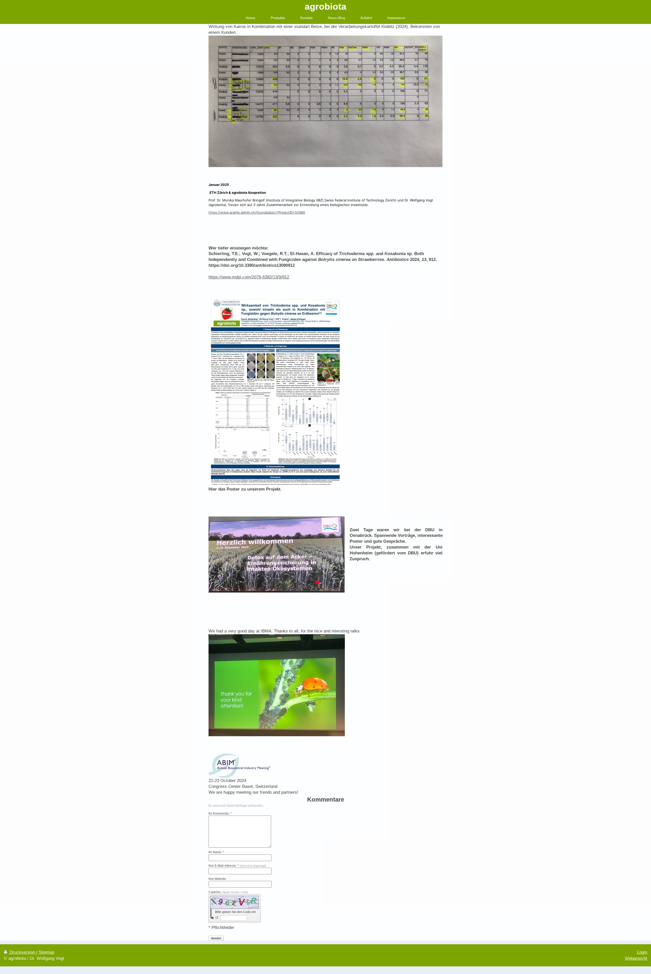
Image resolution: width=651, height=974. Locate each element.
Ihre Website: (218, 879)
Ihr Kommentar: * (220, 813)
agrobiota (325, 6)
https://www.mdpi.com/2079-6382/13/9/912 (249, 277)
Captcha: (228, 892)
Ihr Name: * (216, 852)
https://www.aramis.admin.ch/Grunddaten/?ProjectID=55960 (257, 212)
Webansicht (636, 958)
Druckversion (22, 952)
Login (642, 952)
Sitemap (46, 952)
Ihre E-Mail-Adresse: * (237, 865)
